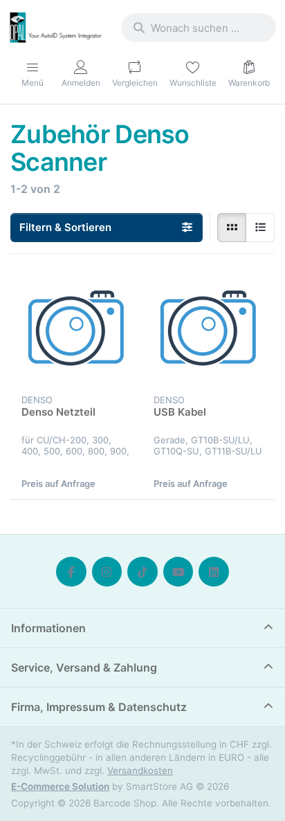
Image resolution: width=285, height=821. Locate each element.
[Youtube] (178, 572)
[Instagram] (107, 572)
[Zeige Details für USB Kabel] (209, 331)
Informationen (48, 628)
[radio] (231, 227)
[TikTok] (142, 572)
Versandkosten (140, 770)
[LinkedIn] (214, 572)
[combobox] (198, 27)
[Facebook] (71, 572)
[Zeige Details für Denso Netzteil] (76, 331)
